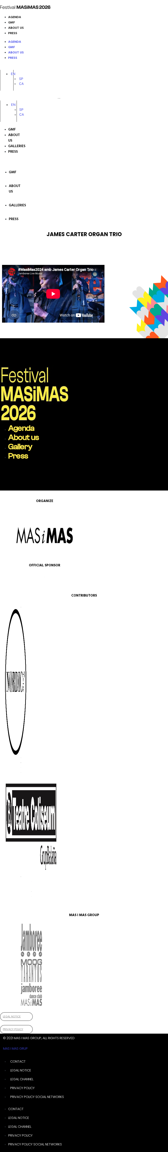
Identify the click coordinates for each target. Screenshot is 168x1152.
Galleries (12, 146)
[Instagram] (4, 67)
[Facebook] (12, 67)
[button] (13, 74)
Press (12, 33)
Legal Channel (21, 1079)
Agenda (14, 17)
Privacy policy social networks (37, 1096)
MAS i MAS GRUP (15, 1048)
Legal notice (20, 1070)
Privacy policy (22, 1088)
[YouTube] (18, 67)
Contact (18, 1061)
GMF (11, 22)
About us (16, 27)
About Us (12, 137)
